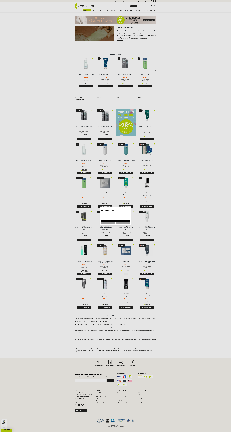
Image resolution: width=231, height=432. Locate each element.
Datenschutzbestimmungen (121, 208)
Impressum (128, 208)
